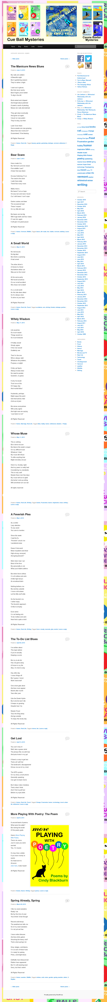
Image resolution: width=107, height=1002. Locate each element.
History (79, 346)
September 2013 (82, 279)
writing (66, 503)
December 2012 (82, 299)
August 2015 (81, 228)
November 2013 (82, 275)
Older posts (15, 59)
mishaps (50, 143)
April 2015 (80, 237)
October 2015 (81, 224)
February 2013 (81, 294)
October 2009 (81, 334)
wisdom (59, 424)
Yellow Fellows (82, 87)
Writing (29, 503)
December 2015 (82, 220)
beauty (34, 143)
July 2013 (80, 283)
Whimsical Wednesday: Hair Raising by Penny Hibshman (86, 110)
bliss (39, 424)
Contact (40, 46)
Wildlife (29, 231)
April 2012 (80, 316)
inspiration (56, 503)
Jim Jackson (81, 94)
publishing (88, 159)
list (37, 728)
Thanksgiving (89, 167)
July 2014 (80, 257)
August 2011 (81, 323)
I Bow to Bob (81, 82)
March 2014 (81, 266)
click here (14, 866)
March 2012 (81, 319)
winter (65, 977)
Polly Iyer (80, 101)
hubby (43, 424)
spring (55, 977)
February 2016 (81, 215)
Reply (64, 424)
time (78, 170)
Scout (84, 162)
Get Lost (16, 738)
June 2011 (80, 328)
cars (44, 307)
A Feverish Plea (21, 514)
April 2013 (80, 290)
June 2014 (80, 259)
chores (34, 728)
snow (89, 161)
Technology (81, 357)
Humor (18, 143)
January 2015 (81, 244)
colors (46, 977)
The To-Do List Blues (24, 639)
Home (13, 46)
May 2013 (80, 288)
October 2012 (81, 303)
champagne (85, 131)
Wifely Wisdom (20, 319)
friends (53, 307)
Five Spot (85, 138)
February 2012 (81, 321)
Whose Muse (19, 433)
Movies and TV (82, 353)
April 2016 (80, 211)
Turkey (88, 170)
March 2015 (81, 239)
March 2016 (81, 213)
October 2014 (81, 250)
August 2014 (81, 255)
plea (52, 629)
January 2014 (81, 270)
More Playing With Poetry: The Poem (34, 814)
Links (33, 46)
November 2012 (82, 301)
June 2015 (80, 233)
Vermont (23, 231)
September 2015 (82, 226)
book (87, 127)
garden (39, 143)
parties (63, 307)
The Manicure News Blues (27, 66)
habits (52, 231)
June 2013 (80, 286)
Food (92, 138)
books (38, 503)
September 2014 (82, 253)
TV (91, 170)
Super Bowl (87, 164)
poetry (37, 891)
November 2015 (82, 222)
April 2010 (80, 332)
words (56, 629)
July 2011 (80, 325)
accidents (39, 307)
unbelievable (81, 173)
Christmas (80, 134)
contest (90, 134)
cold (42, 977)
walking (62, 231)
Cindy (79, 114)
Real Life (23, 143)
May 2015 (80, 235)
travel (62, 802)
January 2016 (81, 217)
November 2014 (82, 248)
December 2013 (82, 272)
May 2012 (80, 314)
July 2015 (80, 231)
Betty (83, 127)
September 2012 (82, 305)
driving (48, 307)
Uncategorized (82, 362)
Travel (29, 307)
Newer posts (65, 59)
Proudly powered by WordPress (53, 995)
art (78, 127)
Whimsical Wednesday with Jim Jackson (86, 96)
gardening (44, 143)
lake (88, 149)
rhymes (79, 162)
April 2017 (80, 202)
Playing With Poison (84, 155)
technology (56, 802)
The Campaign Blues (84, 85)
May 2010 (80, 330)
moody (42, 629)
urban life (90, 173)
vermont (56, 143)
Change (38, 802)
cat (79, 130)
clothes (38, 977)
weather (23, 977)
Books (26, 46)
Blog (19, 46)
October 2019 (81, 200)
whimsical (62, 143)
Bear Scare (18, 155)
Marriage (23, 424)
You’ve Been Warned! (84, 80)
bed (80, 127)
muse (61, 503)
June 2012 (80, 312)
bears (38, 231)
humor (47, 424)
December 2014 (82, 246)
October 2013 (81, 277)
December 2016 (82, 204)
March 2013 (81, 292)
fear (48, 231)
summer (80, 164)
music (85, 152)
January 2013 (81, 297)
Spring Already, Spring (25, 900)
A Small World (20, 243)
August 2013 (81, 281)
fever (38, 629)
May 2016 (80, 209)
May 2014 (80, 261)
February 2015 (81, 242)
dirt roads (43, 231)
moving (92, 149)
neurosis (47, 629)
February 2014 (81, 268)
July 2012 (80, 310)
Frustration (44, 503)
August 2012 (81, 308)
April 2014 (80, 264)
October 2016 (81, 206)
